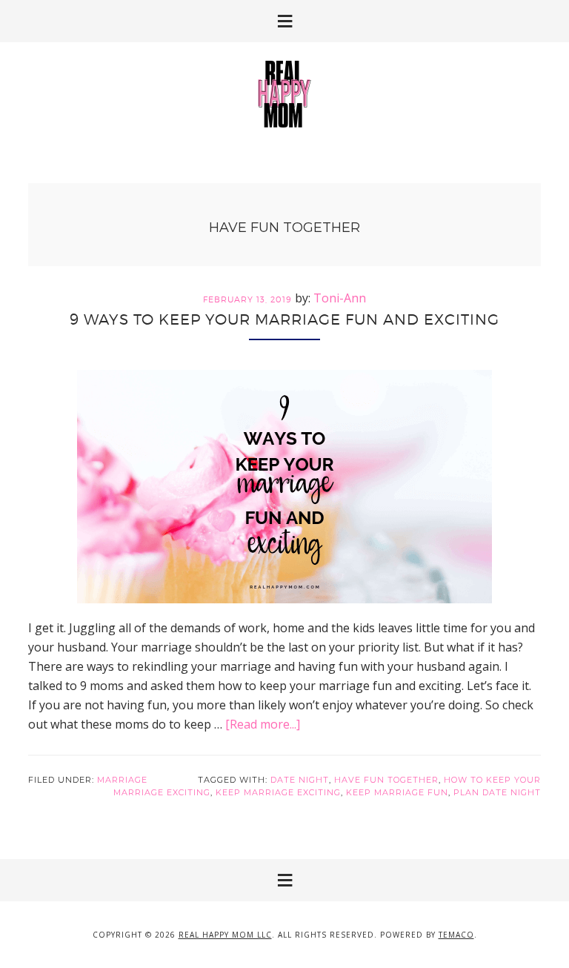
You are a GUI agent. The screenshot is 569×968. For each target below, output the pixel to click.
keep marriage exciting (278, 792)
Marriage (122, 780)
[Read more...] (262, 724)
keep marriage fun (397, 792)
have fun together (386, 780)
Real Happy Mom (284, 94)
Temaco (456, 934)
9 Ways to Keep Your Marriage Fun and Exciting (284, 319)
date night (299, 780)
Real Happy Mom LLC (225, 934)
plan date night (497, 792)
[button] (284, 21)
